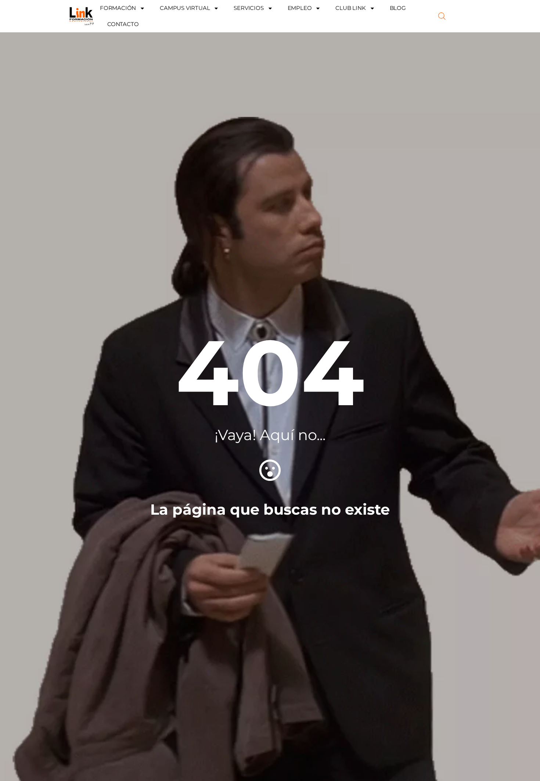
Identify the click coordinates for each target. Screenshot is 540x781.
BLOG (398, 7)
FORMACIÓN (118, 7)
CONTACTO (122, 24)
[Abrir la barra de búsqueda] (442, 16)
